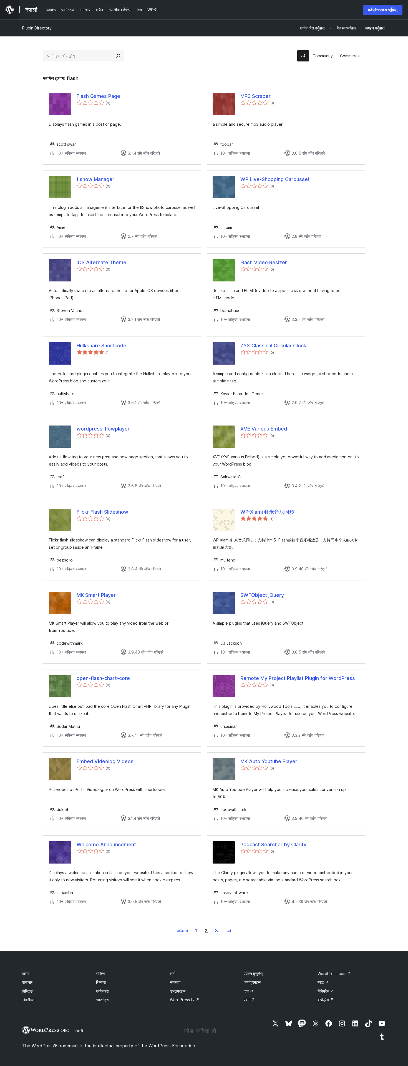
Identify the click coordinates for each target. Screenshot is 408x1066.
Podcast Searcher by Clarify (273, 844)
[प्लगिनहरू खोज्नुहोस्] (118, 55)
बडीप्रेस (326, 999)
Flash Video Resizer (263, 262)
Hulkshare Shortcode (101, 345)
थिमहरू (101, 982)
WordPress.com (334, 973)
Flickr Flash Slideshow (102, 512)
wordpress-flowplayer (103, 429)
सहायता (175, 982)
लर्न (172, 973)
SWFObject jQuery (262, 595)
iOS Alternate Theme (101, 262)
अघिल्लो (182, 930)
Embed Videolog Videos (105, 761)
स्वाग (249, 999)
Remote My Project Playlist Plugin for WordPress (297, 678)
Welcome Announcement (106, 844)
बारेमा (25, 973)
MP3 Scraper (255, 96)
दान (248, 991)
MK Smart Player (96, 595)
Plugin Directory (37, 28)
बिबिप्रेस (326, 991)
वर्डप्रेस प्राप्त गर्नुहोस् (382, 9)
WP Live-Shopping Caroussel (274, 179)
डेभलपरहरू (177, 991)
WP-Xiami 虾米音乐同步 (267, 512)
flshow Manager (95, 179)
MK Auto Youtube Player (268, 761)
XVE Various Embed (263, 429)
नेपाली (79, 1031)
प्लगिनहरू (102, 991)
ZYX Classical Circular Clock (273, 345)
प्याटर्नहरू (102, 999)
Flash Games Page (98, 96)
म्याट (323, 982)
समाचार (27, 982)
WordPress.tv (184, 999)
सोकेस (100, 973)
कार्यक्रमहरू (252, 982)
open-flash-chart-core (103, 678)
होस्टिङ (27, 991)
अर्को (228, 930)
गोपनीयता (28, 999)
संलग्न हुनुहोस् (253, 973)
